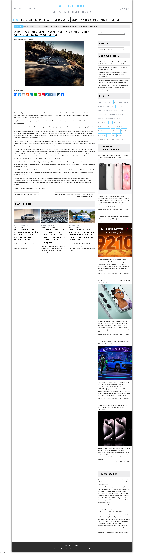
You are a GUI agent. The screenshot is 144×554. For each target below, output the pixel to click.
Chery (120, 102)
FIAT (118, 106)
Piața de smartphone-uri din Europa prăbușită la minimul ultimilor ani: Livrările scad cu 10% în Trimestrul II (112, 407)
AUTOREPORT (72, 5)
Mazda (119, 118)
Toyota (119, 135)
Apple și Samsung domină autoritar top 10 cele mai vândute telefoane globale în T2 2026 (113, 156)
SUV (109, 135)
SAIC (112, 131)
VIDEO (75, 19)
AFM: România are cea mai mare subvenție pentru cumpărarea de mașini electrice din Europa (75, 195)
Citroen (126, 102)
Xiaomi (118, 139)
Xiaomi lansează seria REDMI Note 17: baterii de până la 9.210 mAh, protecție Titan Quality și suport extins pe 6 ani (114, 219)
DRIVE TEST (26, 19)
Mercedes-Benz (33, 188)
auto (31, 39)
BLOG (46, 19)
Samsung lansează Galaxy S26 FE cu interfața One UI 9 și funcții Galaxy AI (114, 281)
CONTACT (115, 19)
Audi (23, 188)
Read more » (117, 207)
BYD (115, 102)
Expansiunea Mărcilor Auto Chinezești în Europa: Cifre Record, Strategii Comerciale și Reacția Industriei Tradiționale (112, 75)
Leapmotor (119, 114)
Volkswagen (42, 188)
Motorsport (101, 127)
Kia (105, 114)
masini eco (101, 118)
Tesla (113, 135)
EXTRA (38, 19)
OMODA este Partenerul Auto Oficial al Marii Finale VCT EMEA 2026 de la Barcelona (113, 343)
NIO (108, 127)
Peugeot (123, 127)
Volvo (108, 139)
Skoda (117, 131)
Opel (118, 127)
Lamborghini (111, 114)
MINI (114, 122)
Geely (100, 110)
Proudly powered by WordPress (60, 549)
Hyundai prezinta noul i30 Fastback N (27, 194)
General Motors (108, 110)
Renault (107, 131)
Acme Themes (89, 549)
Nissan (113, 127)
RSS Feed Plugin (127, 536)
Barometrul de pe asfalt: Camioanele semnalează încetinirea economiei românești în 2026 (112, 511)
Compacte (101, 106)
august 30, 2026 (20, 225)
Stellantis (123, 131)
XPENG (124, 139)
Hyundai (122, 110)
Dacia (107, 106)
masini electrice (110, 118)
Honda (116, 110)
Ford (122, 106)
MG (110, 122)
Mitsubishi (121, 122)
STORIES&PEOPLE (61, 19)
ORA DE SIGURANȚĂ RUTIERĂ (94, 19)
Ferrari (113, 106)
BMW (27, 188)
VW (113, 139)
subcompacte (102, 135)
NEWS (15, 19)
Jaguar (100, 114)
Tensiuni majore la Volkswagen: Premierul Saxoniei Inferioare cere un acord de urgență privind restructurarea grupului (113, 88)
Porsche (100, 131)
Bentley (105, 102)
